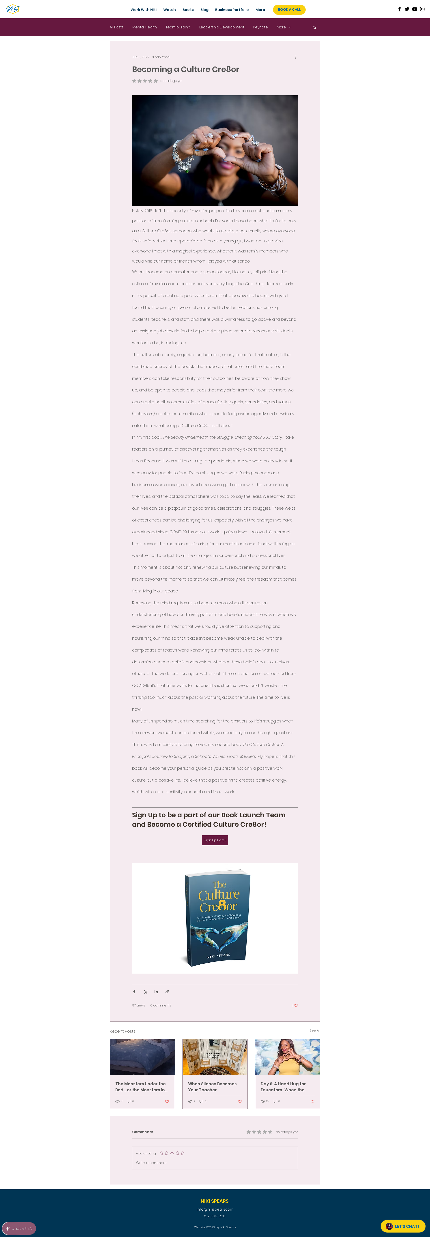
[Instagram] (422, 9)
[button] (232, 10)
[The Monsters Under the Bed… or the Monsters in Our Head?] (142, 1057)
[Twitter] (407, 9)
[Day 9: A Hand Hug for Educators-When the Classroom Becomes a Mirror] (287, 1057)
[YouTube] (415, 9)
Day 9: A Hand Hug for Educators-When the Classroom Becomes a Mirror (284, 1087)
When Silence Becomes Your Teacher (212, 1087)
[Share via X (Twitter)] (145, 991)
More (281, 27)
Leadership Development (221, 27)
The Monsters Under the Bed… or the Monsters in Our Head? (140, 1087)
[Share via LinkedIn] (156, 991)
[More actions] (295, 57)
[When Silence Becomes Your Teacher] (215, 1057)
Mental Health (144, 27)
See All (315, 1030)
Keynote (260, 27)
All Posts (116, 27)
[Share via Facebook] (134, 991)
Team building (178, 27)
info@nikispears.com (215, 1209)
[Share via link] (167, 991)
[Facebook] (399, 9)
